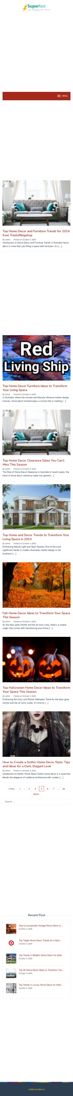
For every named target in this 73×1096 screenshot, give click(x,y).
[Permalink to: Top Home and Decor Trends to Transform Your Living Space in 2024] (36, 508)
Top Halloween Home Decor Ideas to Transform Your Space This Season (36, 690)
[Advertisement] (36, 51)
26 (63, 788)
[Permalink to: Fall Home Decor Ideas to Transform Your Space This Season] (36, 586)
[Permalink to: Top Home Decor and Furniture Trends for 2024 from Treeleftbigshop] (36, 204)
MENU (65, 96)
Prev (12, 788)
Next (35, 793)
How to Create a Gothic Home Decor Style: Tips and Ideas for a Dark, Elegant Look (36, 764)
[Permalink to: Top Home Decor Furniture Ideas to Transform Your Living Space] (36, 359)
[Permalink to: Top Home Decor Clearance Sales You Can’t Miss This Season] (36, 433)
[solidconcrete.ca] (36, 7)
